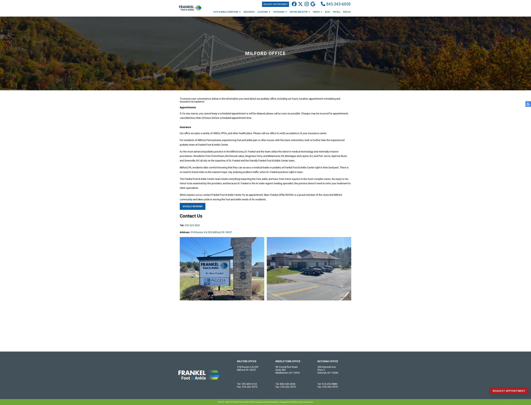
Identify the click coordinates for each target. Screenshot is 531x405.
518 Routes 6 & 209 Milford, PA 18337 (247, 368)
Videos (316, 12)
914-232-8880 (329, 383)
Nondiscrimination (271, 402)
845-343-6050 (338, 4)
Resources (249, 12)
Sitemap (259, 402)
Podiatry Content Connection (301, 402)
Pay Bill (336, 12)
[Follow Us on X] (300, 4)
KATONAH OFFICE (327, 361)
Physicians (278, 12)
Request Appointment (275, 4)
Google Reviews (193, 206)
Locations (262, 12)
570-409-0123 (249, 383)
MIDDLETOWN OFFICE (287, 361)
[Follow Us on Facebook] (294, 4)
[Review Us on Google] (313, 4)
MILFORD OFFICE (246, 361)
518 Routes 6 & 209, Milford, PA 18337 (211, 232)
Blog (327, 12)
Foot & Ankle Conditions (225, 12)
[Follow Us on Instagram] (307, 4)
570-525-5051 (192, 225)
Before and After (299, 12)
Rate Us (347, 12)
